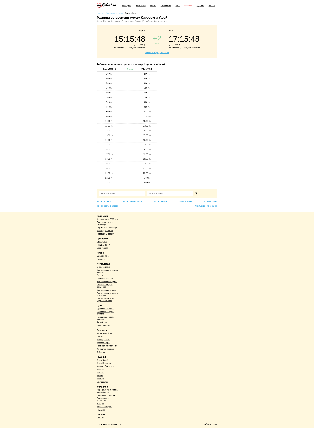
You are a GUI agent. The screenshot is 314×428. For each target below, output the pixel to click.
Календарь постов (105, 231)
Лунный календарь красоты (105, 318)
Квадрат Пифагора (105, 366)
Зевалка (100, 379)
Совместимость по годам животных (105, 299)
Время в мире (103, 343)
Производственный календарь (106, 223)
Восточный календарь (107, 282)
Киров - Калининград (132, 201)
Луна (178, 6)
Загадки (100, 403)
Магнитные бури (104, 333)
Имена (153, 6)
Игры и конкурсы (104, 407)
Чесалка (100, 372)
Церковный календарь (107, 227)
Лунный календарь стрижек (105, 313)
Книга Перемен (104, 363)
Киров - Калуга (160, 201)
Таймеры (101, 352)
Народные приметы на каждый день (107, 391)
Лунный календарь (105, 308)
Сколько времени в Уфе (206, 206)
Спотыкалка (102, 382)
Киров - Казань (185, 201)
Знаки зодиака (103, 267)
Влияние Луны (103, 325)
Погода (100, 336)
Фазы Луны (102, 322)
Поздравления (103, 245)
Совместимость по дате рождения (107, 294)
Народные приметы (106, 395)
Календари (126, 6)
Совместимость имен (106, 290)
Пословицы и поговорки (103, 399)
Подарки (101, 410)
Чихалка (100, 369)
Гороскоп (101, 275)
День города (102, 248)
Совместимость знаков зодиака (107, 271)
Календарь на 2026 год (107, 219)
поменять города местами (157, 53)
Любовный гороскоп (106, 278)
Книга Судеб (102, 360)
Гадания (200, 6)
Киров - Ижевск (104, 201)
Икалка (100, 376)
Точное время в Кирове (107, 206)
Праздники (141, 6)
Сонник (212, 6)
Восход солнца (103, 340)
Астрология (166, 6)
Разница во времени (107, 346)
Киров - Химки (210, 201)
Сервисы (188, 6)
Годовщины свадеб (105, 234)
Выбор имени (103, 256)
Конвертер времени (106, 349)
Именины (101, 259)
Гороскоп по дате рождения (104, 286)
